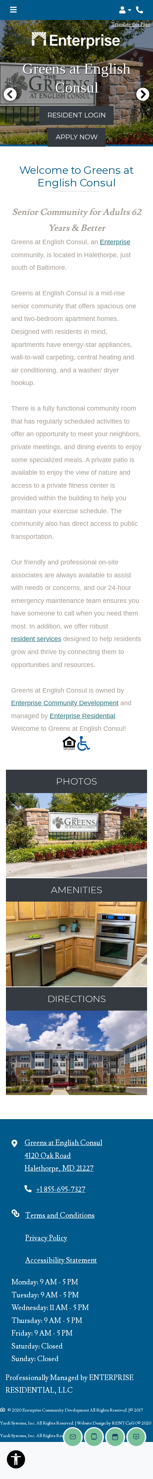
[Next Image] (143, 94)
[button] (125, 10)
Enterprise (115, 242)
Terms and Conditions (60, 1215)
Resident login (77, 115)
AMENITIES (76, 889)
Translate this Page (130, 24)
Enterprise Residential (82, 716)
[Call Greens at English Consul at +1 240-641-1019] (139, 10)
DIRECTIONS (77, 998)
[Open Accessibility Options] (16, 1461)
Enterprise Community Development (64, 703)
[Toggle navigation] (13, 10)
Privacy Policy (46, 1238)
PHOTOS (76, 781)
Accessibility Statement (61, 1260)
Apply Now (77, 137)
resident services (36, 639)
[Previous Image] (10, 94)
